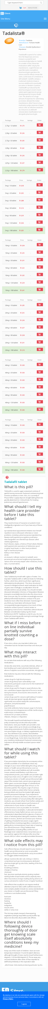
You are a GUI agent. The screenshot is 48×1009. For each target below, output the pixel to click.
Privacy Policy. (8, 999)
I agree (24, 1004)
